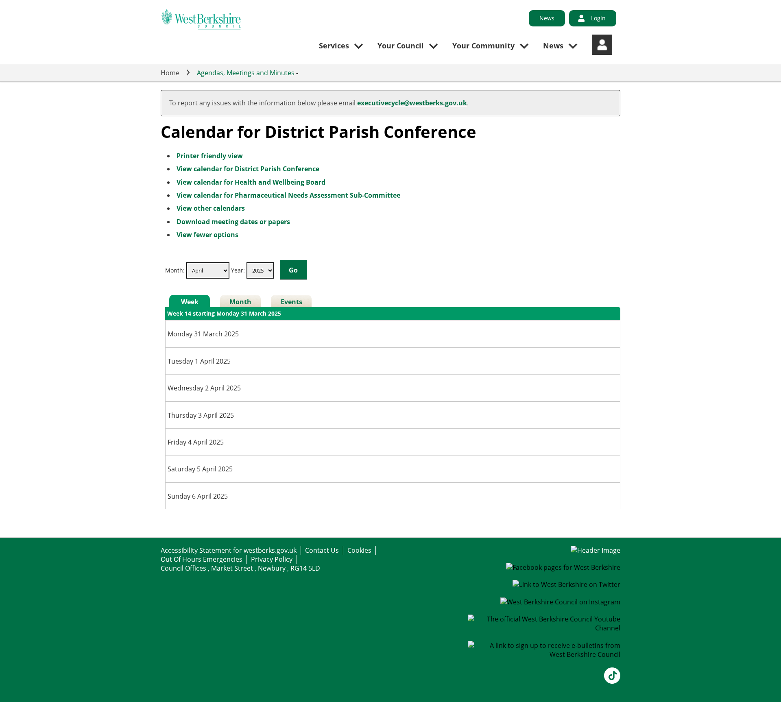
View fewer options (207, 234)
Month (240, 301)
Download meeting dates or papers (233, 221)
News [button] (553, 45)
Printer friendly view (210, 155)
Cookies (359, 550)
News (546, 18)
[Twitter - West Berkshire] (566, 584)
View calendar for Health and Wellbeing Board (251, 182)
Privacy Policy (271, 559)
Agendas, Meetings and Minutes (246, 72)
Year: (239, 270)
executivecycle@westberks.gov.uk (412, 102)
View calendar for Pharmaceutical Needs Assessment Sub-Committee (288, 195)
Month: (175, 270)
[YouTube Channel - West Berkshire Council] (544, 628)
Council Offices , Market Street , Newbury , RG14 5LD (240, 568)
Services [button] (334, 45)
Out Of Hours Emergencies (201, 559)
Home (170, 72)
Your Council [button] (400, 45)
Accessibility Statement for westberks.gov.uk (229, 550)
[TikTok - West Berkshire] (612, 681)
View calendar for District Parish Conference (248, 168)
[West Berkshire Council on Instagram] (560, 601)
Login (598, 18)
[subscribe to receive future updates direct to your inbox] (544, 654)
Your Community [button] (483, 45)
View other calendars (211, 208)
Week (190, 301)
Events (291, 301)
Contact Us (322, 550)
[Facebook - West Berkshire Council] (563, 567)
